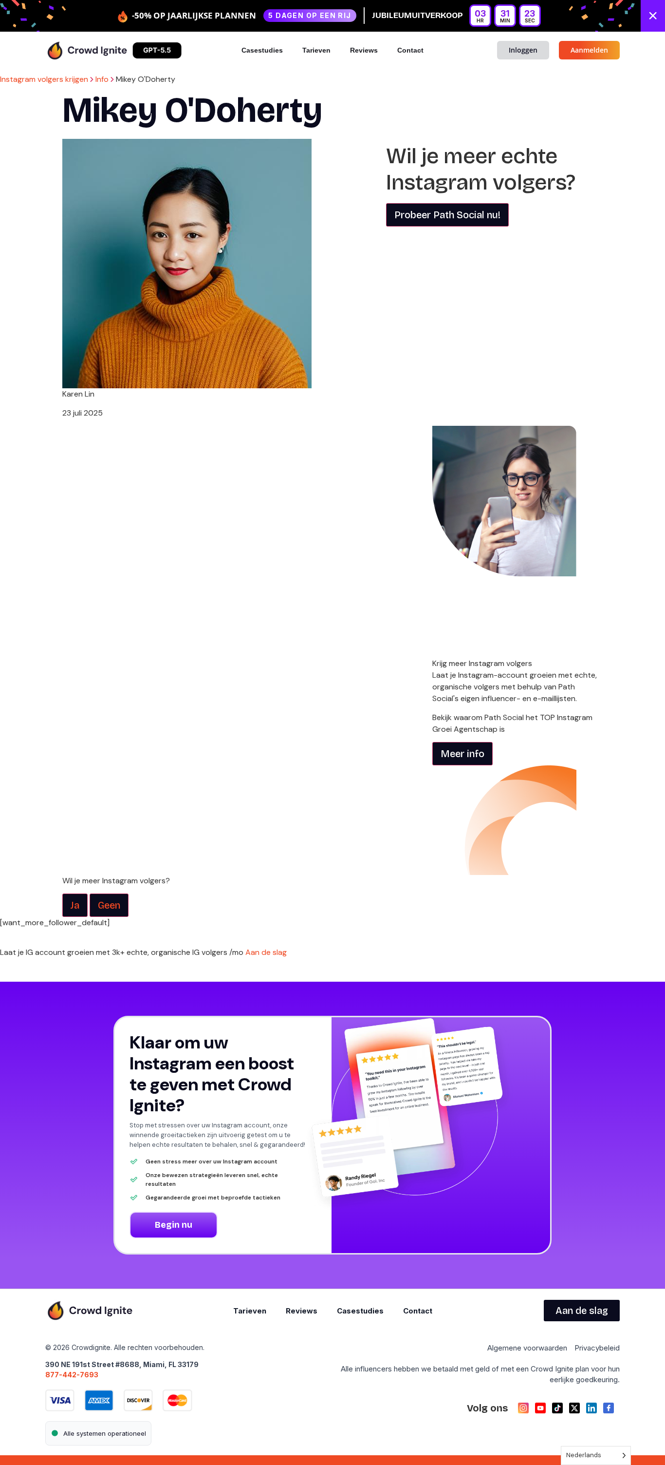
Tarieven (316, 50)
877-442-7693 (71, 1374)
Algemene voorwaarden (527, 1347)
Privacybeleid (597, 1347)
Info (102, 79)
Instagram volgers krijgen (44, 79)
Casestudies (262, 50)
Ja (75, 905)
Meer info (462, 754)
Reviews (364, 50)
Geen (109, 905)
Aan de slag (267, 952)
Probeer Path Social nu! (447, 215)
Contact (410, 50)
